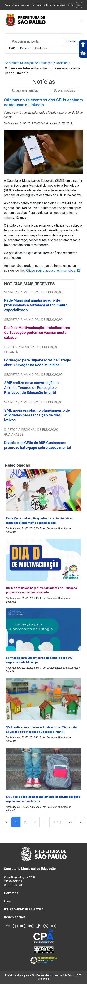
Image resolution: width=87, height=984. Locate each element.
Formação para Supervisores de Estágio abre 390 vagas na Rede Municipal (37, 362)
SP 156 (71, 5)
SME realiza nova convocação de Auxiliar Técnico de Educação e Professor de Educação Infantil (32, 388)
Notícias (42, 48)
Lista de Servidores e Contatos (25, 908)
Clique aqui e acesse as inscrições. (53, 270)
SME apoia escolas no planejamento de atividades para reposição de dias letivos (37, 415)
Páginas (25, 48)
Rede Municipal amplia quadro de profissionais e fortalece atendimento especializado (36, 305)
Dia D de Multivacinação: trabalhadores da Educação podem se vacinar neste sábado (37, 333)
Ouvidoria (36, 5)
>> (70, 822)
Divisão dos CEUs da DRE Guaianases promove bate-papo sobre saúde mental (37, 445)
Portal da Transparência (54, 5)
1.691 (57, 822)
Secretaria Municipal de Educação (28, 63)
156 (9, 901)
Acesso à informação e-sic (17, 5)
